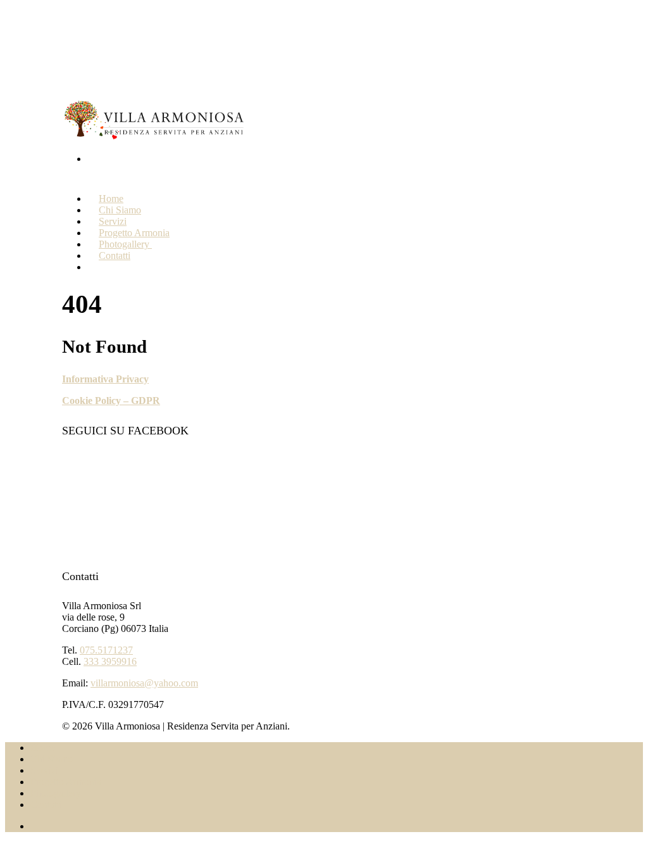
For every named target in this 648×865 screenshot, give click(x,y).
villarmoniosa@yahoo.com (144, 683)
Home (42, 747)
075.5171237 (106, 650)
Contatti (114, 255)
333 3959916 (110, 661)
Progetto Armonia (65, 781)
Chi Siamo (51, 759)
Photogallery (57, 793)
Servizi (44, 770)
